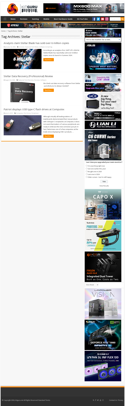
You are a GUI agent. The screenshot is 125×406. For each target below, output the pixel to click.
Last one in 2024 (94, 174)
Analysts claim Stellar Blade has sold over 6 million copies (36, 43)
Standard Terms (44, 400)
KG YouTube (82, 19)
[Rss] (93, 400)
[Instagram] (107, 19)
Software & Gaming (45, 47)
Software (43, 80)
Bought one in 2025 (95, 171)
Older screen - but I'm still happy (99, 177)
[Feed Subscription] (81, 36)
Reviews (23, 19)
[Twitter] (98, 19)
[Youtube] (102, 19)
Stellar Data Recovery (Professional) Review (28, 76)
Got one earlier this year (97, 169)
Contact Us (113, 400)
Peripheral (34, 113)
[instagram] (103, 400)
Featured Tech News (31, 47)
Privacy (120, 400)
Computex (19, 113)
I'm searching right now (96, 166)
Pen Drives (27, 113)
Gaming (35, 19)
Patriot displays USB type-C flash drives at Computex (34, 109)
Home (5, 18)
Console (21, 47)
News (13, 19)
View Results (104, 186)
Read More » (48, 60)
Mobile (46, 19)
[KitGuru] (22, 8)
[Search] (122, 19)
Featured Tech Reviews (26, 80)
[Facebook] (94, 19)
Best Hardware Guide (63, 19)
